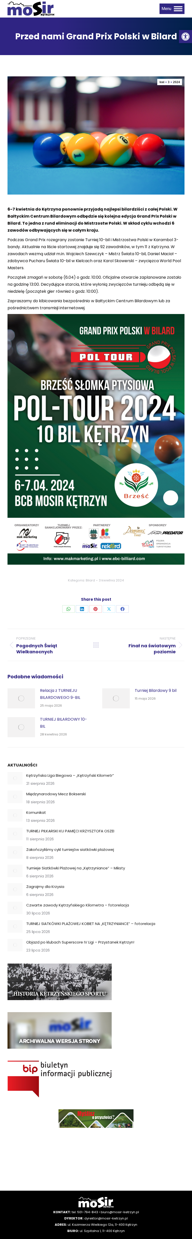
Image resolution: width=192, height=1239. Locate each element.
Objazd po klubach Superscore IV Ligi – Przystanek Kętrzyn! (80, 942)
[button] (185, 36)
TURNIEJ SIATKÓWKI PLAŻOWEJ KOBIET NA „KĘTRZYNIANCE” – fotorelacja (90, 923)
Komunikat (36, 812)
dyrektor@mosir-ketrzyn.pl (106, 1218)
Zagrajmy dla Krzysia (45, 886)
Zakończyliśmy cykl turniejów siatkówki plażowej (70, 849)
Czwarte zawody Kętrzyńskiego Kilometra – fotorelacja (77, 905)
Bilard (90, 580)
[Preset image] (21, 698)
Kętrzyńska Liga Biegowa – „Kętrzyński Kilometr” (70, 775)
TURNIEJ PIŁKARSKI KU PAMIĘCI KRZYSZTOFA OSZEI (70, 831)
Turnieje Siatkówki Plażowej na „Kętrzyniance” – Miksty (75, 868)
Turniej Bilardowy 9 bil (155, 690)
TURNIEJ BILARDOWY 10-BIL (63, 722)
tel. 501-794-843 (85, 1212)
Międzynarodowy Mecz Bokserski (56, 794)
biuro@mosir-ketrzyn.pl (120, 1212)
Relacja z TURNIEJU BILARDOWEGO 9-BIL (60, 694)
